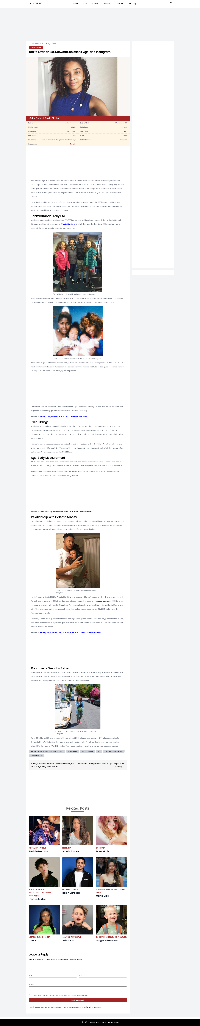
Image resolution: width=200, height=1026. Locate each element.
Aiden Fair (68, 940)
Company (132, 3)
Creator (66, 937)
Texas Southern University (114, 751)
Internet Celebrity (119, 889)
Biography (33, 848)
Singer (48, 892)
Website (31, 985)
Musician (42, 848)
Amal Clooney (70, 851)
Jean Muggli (103, 601)
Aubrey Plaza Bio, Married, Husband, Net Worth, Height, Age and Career (70, 632)
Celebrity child (36, 48)
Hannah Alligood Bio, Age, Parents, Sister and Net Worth (64, 416)
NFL (99, 751)
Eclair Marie (102, 851)
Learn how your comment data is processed (82, 1007)
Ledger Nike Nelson (107, 940)
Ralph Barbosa (71, 892)
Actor (85, 3)
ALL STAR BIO (36, 3)
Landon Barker (37, 899)
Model (98, 892)
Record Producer (36, 892)
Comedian (119, 3)
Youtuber (106, 3)
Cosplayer (100, 848)
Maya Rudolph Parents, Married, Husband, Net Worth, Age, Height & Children (52, 765)
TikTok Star (76, 937)
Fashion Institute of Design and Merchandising (47, 751)
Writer (75, 889)
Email (81, 976)
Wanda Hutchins (68, 224)
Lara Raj (33, 940)
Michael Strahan (87, 751)
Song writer (34, 896)
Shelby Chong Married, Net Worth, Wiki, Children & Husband (66, 511)
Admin (53, 43)
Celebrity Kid (111, 937)
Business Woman (103, 889)
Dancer (40, 937)
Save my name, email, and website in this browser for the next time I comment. (60, 995)
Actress (95, 3)
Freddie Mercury (38, 851)
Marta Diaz (102, 895)
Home (75, 3)
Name (31, 976)
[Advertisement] (153, 135)
